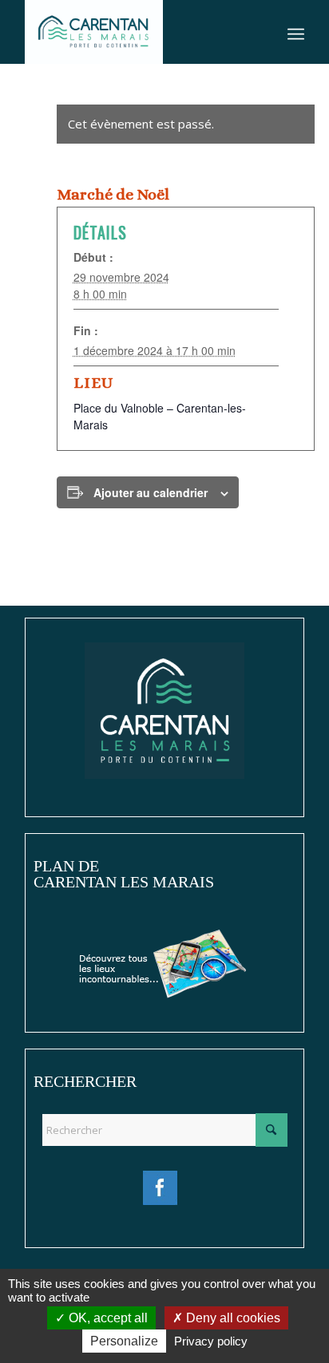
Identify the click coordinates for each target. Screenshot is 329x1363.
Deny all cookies (231, 1318)
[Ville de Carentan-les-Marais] (136, 32)
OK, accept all (106, 1318)
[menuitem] (295, 32)
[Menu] (295, 32)
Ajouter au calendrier (150, 492)
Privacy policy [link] (211, 1341)
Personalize (124, 1341)
